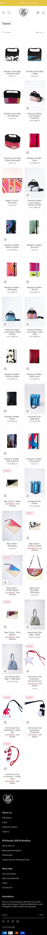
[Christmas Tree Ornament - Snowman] (35, 710)
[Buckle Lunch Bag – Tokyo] (35, 54)
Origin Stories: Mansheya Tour (16, 859)
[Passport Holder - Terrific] (35, 270)
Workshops (7, 855)
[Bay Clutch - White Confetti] (35, 526)
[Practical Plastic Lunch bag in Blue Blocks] (12, 312)
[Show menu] (3, 12)
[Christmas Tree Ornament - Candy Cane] (12, 756)
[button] (9, 12)
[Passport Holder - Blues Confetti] (12, 227)
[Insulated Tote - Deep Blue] (35, 399)
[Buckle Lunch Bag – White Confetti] (12, 54)
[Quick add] (27, 108)
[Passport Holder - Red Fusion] (35, 356)
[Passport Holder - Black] (12, 399)
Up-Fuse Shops (9, 874)
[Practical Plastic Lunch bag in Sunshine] (35, 96)
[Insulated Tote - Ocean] (35, 483)
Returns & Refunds (10, 878)
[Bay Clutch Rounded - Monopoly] (35, 570)
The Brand (6, 818)
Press (4, 822)
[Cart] (43, 12)
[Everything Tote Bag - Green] (35, 615)
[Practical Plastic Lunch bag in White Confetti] (35, 183)
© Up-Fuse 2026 (8, 927)
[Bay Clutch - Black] (12, 483)
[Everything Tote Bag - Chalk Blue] (12, 659)
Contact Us (7, 887)
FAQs (4, 883)
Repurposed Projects (11, 850)
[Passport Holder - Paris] (35, 140)
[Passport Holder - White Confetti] (12, 356)
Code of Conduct (9, 827)
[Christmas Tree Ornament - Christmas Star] (35, 659)
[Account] (37, 12)
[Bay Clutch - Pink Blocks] (12, 615)
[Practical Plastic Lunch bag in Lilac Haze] (35, 312)
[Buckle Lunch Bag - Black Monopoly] (12, 140)
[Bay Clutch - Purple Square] (12, 570)
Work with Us (8, 846)
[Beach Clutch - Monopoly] (12, 183)
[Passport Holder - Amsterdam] (35, 441)
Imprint (5, 831)
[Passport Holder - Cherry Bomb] (12, 441)
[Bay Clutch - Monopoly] (12, 526)
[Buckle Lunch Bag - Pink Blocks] (12, 96)
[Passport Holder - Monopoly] (12, 270)
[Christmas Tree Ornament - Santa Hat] (12, 710)
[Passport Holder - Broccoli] (35, 227)
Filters (8, 32)
